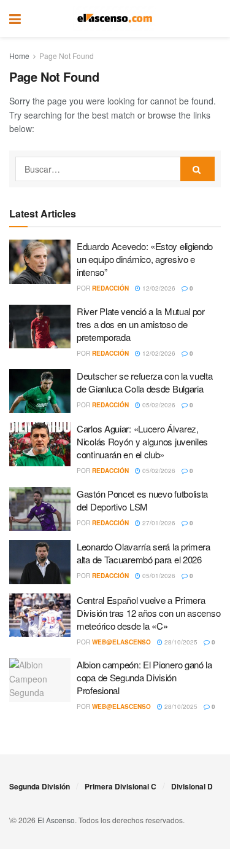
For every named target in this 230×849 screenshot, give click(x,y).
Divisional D (192, 786)
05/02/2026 (157, 405)
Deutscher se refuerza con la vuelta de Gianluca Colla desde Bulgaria (145, 382)
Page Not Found (66, 55)
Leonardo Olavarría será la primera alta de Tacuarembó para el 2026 (143, 553)
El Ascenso (56, 820)
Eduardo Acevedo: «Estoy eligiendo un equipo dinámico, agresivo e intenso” (145, 259)
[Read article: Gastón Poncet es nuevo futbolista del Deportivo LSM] (40, 509)
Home (19, 55)
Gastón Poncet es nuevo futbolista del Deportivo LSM (142, 500)
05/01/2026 (157, 575)
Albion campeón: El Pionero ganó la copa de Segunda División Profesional (144, 677)
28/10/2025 (180, 642)
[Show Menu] (15, 18)
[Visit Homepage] (115, 18)
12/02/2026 (157, 288)
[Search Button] (215, 18)
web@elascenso (121, 642)
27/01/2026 (157, 522)
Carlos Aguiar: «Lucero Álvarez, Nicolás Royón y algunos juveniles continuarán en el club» (142, 441)
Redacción (110, 288)
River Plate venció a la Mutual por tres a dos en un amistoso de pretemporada (141, 324)
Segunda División (39, 786)
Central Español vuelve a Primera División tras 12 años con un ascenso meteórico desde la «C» (148, 612)
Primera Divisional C (120, 786)
